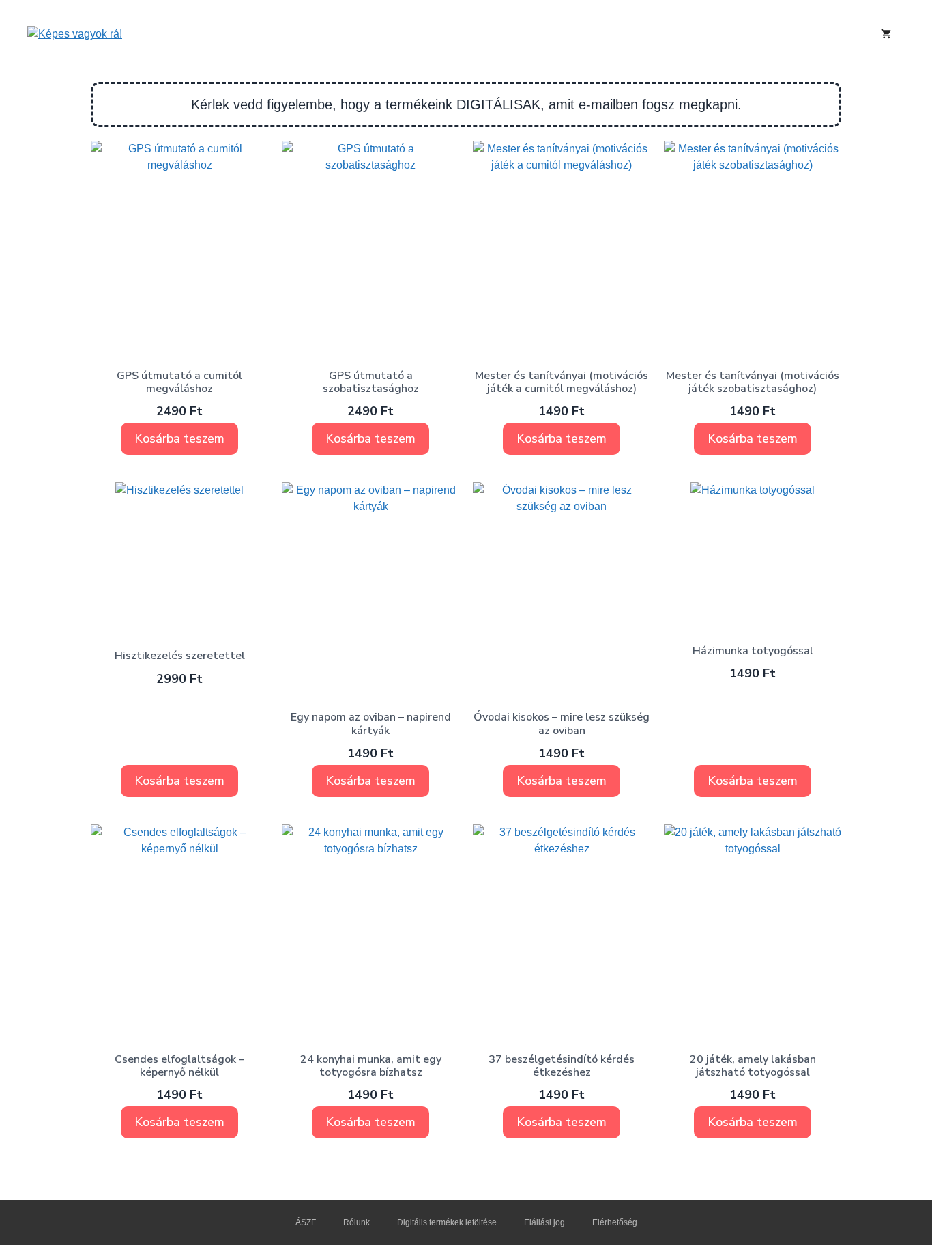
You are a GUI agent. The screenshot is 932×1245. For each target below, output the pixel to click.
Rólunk (356, 1222)
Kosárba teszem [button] (179, 438)
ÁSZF (305, 1222)
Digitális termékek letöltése (447, 1222)
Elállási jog (544, 1222)
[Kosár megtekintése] (886, 34)
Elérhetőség (614, 1222)
